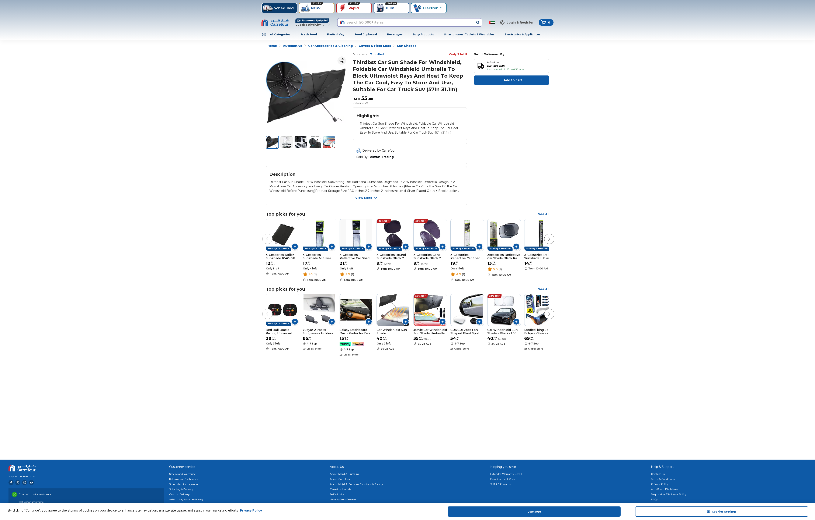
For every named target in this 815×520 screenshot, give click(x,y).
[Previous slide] (263, 235)
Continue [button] (534, 511)
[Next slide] (545, 235)
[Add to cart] (294, 246)
